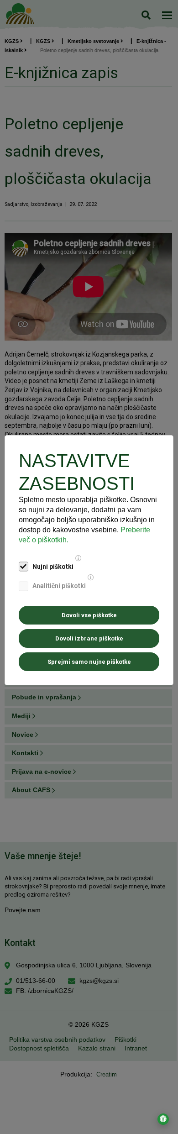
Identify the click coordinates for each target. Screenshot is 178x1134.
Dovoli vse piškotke (89, 615)
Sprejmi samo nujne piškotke (89, 661)
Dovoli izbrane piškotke (89, 638)
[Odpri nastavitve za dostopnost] (163, 1119)
